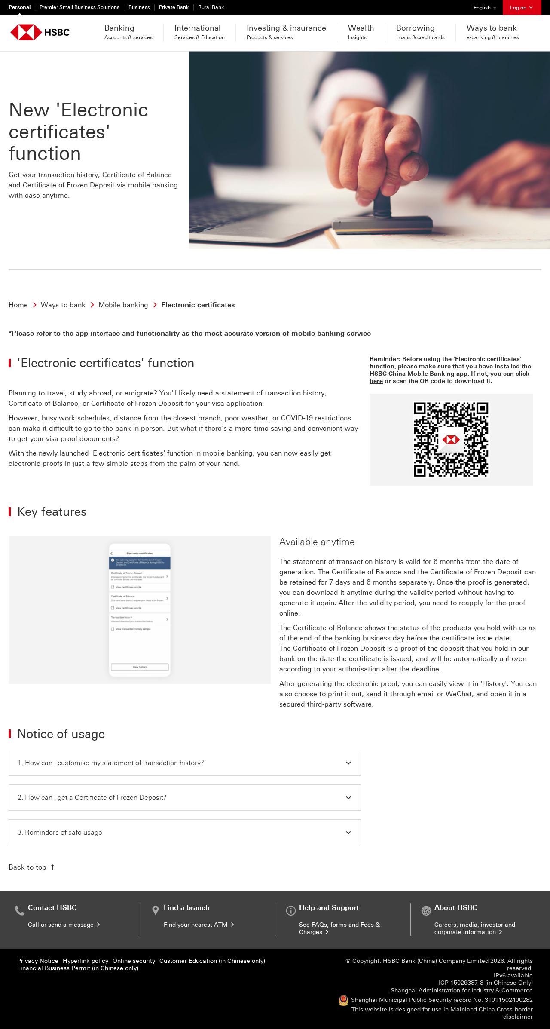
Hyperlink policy (85, 961)
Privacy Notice (37, 961)
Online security (134, 961)
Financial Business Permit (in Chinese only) (77, 968)
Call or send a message (61, 924)
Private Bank (174, 7)
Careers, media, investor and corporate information (474, 928)
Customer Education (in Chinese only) (212, 961)
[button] (185, 763)
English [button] (488, 7)
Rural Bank (211, 7)
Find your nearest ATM (196, 924)
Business (139, 7)
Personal (20, 7)
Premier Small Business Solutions (79, 7)
